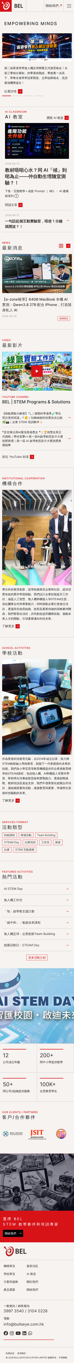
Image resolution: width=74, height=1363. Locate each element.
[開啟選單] (69, 6)
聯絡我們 (52, 6)
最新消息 (32, 1266)
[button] (7, 96)
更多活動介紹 (37, 957)
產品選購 (9, 1289)
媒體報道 (63, 318)
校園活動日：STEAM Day (21, 945)
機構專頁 (9, 1266)
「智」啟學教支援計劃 (19, 911)
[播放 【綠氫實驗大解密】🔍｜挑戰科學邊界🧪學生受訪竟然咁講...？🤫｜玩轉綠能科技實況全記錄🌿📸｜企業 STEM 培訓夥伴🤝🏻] (37, 371)
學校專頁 (9, 1274)
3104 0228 (37, 1311)
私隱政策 (10, 1353)
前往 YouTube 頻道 (15, 457)
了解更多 (8, 626)
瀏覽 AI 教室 (55, 118)
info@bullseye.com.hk (24, 1324)
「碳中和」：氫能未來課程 (22, 922)
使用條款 (21, 1353)
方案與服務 (11, 1282)
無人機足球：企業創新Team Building (29, 934)
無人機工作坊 (13, 900)
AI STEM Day (13, 889)
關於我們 (32, 1282)
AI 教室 (31, 1274)
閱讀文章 (11, 205)
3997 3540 (14, 1311)
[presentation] (61, 245)
